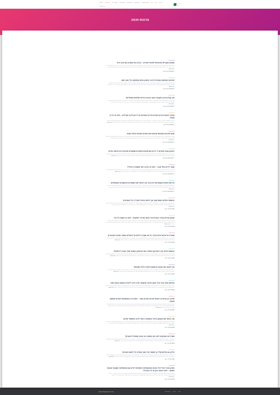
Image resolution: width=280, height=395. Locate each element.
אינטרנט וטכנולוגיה (145, 2)
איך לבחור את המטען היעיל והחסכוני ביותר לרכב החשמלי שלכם (148, 319)
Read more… (171, 68)
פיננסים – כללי (114, 2)
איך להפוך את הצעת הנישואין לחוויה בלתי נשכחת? (154, 267)
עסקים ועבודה (122, 2)
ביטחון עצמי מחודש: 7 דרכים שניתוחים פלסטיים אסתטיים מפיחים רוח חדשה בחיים (141, 151)
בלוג (152, 2)
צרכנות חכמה (107, 2)
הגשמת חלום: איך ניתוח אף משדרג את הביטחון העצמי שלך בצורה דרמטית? (144, 251)
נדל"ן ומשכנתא (129, 2)
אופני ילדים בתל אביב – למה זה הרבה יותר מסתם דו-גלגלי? (150, 167)
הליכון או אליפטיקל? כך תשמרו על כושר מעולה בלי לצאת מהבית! (148, 352)
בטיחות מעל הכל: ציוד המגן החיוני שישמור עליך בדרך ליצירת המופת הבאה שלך (142, 283)
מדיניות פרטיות (102, 6)
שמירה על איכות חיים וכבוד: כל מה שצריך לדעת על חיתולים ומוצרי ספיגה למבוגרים (141, 235)
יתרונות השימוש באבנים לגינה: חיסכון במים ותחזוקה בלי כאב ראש (147, 80)
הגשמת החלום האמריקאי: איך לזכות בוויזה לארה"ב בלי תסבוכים (148, 200)
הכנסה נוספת (137, 2)
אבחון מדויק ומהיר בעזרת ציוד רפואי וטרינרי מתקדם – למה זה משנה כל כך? (144, 218)
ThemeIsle (111, 391)
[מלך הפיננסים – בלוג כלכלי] (177, 4)
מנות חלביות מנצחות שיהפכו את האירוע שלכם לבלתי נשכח (150, 133)
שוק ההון (101, 2)
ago (167, 208)
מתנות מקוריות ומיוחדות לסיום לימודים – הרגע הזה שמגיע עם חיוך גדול (145, 62)
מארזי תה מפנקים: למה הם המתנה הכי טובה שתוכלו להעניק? (149, 336)
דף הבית (160, 2)
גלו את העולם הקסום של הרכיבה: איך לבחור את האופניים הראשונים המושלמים (142, 182)
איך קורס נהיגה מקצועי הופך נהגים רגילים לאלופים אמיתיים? (150, 97)
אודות (156, 2)
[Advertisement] (140, 41)
